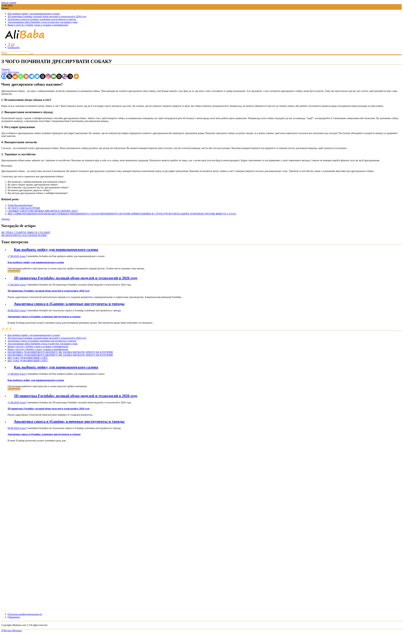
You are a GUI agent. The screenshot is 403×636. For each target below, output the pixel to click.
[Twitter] (37, 76)
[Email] (53, 76)
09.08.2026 (14, 310)
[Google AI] (70, 76)
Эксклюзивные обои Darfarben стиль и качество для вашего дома (42, 22)
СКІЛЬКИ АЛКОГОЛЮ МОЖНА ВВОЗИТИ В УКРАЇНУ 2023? (43, 211)
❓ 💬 (11, 44)
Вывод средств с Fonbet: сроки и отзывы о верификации (38, 25)
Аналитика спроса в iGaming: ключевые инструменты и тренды (42, 19)
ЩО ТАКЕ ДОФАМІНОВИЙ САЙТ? (28, 357)
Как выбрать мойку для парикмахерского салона (34, 13)
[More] (76, 76)
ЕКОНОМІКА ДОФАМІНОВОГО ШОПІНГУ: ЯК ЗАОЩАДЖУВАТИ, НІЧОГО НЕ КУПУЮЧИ (60, 352)
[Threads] (42, 76)
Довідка (5, 69)
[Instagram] (48, 76)
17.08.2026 (14, 256)
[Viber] (64, 76)
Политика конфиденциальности (25, 614)
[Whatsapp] (20, 76)
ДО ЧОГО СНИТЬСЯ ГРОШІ (24, 208)
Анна (16, 72)
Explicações (14, 47)
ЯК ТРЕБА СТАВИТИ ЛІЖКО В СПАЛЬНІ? (25, 232)
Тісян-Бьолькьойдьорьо (20, 205)
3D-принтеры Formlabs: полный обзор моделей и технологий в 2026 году (47, 16)
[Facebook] (4, 76)
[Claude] (26, 76)
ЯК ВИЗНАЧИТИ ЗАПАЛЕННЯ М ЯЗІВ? (24, 235)
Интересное (14, 271)
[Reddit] (15, 76)
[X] (9, 76)
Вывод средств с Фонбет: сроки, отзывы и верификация (38, 349)
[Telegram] (31, 76)
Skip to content (8, 2)
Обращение (14, 617)
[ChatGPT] (59, 76)
